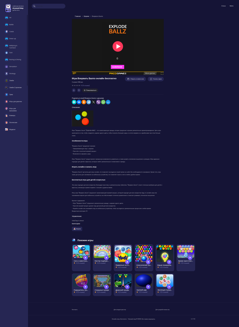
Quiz (11, 52)
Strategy (12, 73)
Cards (11, 31)
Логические (13, 122)
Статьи (223, 6)
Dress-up (12, 38)
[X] (93, 102)
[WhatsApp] (103, 102)
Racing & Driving (15, 59)
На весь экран (157, 79)
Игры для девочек (15, 101)
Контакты (74, 309)
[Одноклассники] (84, 102)
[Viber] (98, 102)
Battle (11, 25)
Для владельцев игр (120, 309)
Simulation (13, 66)
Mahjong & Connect (13, 46)
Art (10, 18)
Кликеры (12, 115)
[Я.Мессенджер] (74, 102)
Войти (231, 6)
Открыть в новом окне (137, 79)
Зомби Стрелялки (15, 87)
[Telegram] (88, 102)
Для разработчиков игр (163, 309)
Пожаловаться (91, 90)
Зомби (11, 80)
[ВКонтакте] (79, 102)
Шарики (78, 229)
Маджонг (12, 129)
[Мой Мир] (108, 102)
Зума (11, 94)
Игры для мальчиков (13, 109)
